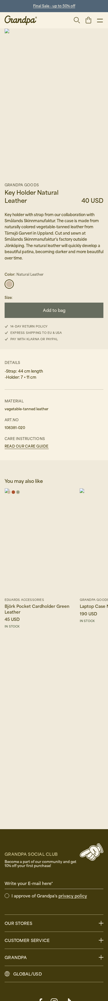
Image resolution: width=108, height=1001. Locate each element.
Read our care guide (27, 446)
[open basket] (88, 19)
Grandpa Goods (22, 185)
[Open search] (76, 20)
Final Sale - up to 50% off (54, 6)
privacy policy (72, 896)
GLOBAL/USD (27, 974)
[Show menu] (99, 20)
